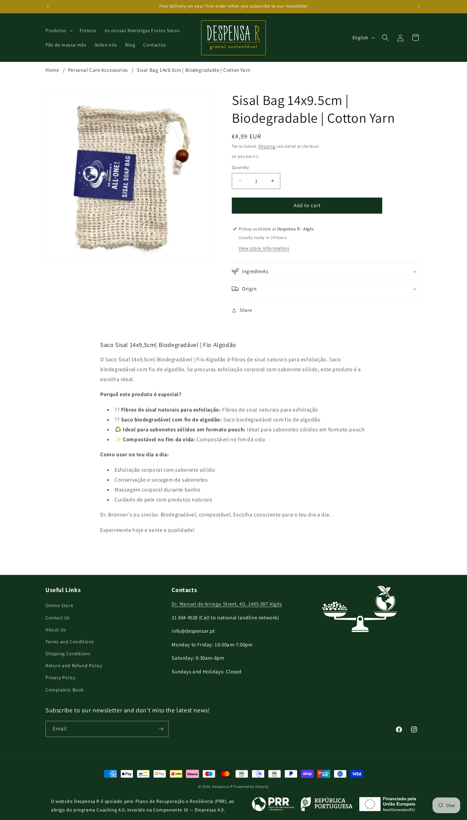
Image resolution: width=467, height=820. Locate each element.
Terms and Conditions (69, 641)
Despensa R (222, 786)
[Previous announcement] (47, 6)
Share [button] (246, 310)
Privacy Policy (60, 677)
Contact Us (57, 618)
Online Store (59, 605)
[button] (58, 30)
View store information (264, 248)
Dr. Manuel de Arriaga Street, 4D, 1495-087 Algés (227, 604)
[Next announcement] (419, 6)
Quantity (240, 167)
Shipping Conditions (67, 653)
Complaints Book (64, 690)
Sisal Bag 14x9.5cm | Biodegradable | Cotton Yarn (194, 70)
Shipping (267, 146)
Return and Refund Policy (73, 665)
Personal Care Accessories (98, 70)
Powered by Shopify (251, 786)
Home (52, 70)
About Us (55, 630)
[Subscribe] (160, 729)
